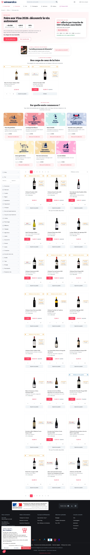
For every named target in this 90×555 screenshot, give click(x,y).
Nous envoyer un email (7, 519)
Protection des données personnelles (42, 545)
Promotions (75, 525)
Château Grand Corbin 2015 (54, 192)
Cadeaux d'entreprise (60, 520)
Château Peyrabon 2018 (39, 82)
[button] (4, 551)
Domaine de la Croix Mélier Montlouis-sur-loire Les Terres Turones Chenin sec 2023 (55, 392)
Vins (74, 517)
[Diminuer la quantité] (6, 93)
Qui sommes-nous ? (42, 517)
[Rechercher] (56, 2)
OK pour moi (26, 547)
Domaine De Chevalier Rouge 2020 (78, 391)
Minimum (4, 180)
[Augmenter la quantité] (13, 93)
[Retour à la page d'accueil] (8, 2)
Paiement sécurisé (24, 520)
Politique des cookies (66, 545)
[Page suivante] (45, 171)
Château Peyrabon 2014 (31, 192)
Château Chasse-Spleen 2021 (32, 350)
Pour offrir (57, 523)
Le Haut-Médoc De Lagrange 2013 (78, 232)
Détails (45, 93)
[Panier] (74, 2)
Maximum (14, 180)
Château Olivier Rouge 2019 (76, 271)
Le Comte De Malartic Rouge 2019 (78, 350)
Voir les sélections (10, 39)
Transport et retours (24, 517)
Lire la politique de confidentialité (9, 543)
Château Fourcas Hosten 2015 (55, 271)
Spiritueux (75, 523)
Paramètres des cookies (45, 553)
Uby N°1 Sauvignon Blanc (31, 232)
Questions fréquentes (25, 523)
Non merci (6, 547)
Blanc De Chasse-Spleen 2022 (11, 82)
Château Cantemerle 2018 (32, 271)
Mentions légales (56, 545)
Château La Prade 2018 (75, 471)
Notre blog (39, 520)
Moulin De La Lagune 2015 (31, 471)
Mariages (57, 517)
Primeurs (75, 528)
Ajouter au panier (22, 93)
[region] (45, 82)
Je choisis (16, 547)
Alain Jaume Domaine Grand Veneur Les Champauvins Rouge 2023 (56, 473)
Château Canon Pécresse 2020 (33, 310)
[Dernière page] (48, 171)
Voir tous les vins (24, 39)
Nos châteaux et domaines (43, 523)
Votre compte (84, 2)
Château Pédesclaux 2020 (54, 232)
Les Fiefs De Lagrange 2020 (76, 310)
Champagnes (76, 520)
